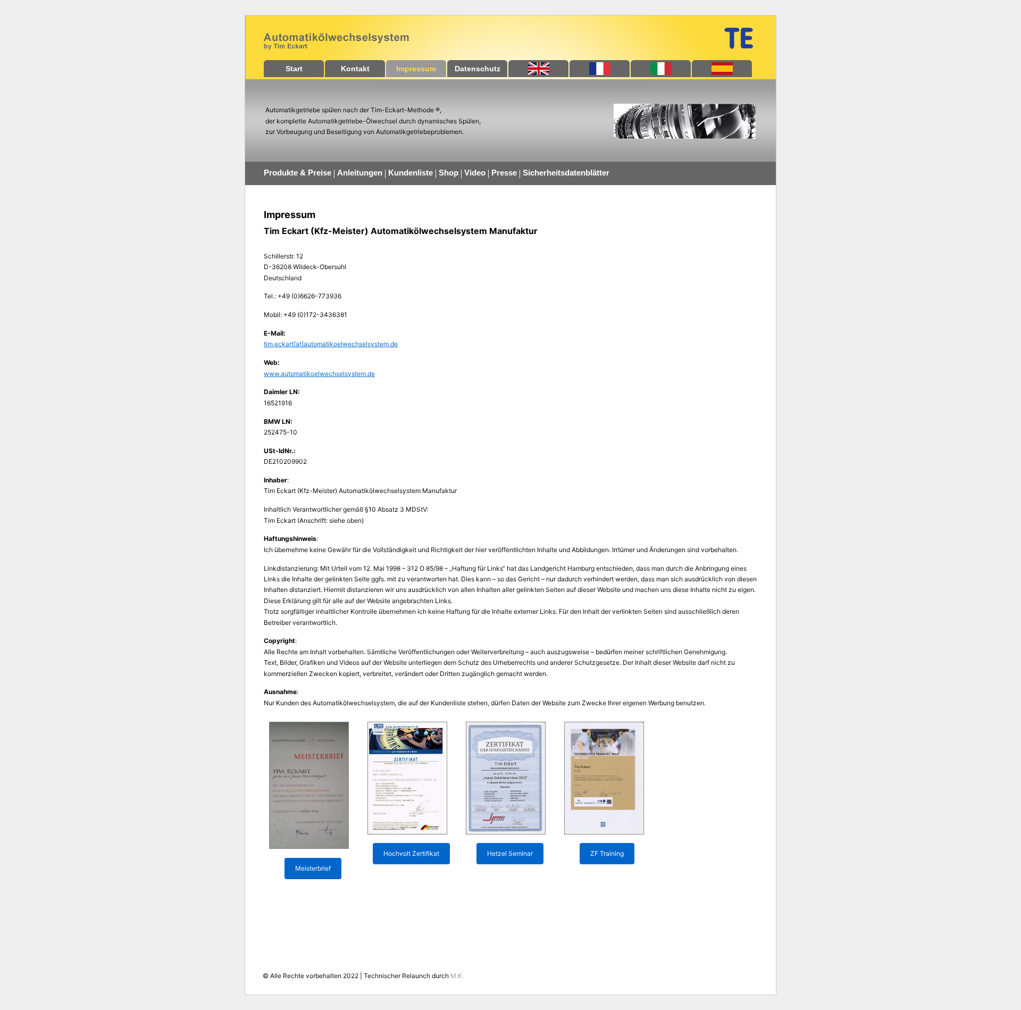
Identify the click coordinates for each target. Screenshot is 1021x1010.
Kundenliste (410, 172)
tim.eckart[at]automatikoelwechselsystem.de (331, 344)
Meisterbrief (313, 868)
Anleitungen (359, 172)
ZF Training (607, 853)
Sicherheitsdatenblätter (566, 172)
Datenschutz (477, 68)
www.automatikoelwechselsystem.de (319, 374)
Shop (448, 172)
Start (294, 68)
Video (475, 172)
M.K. (457, 976)
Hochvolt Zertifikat (411, 853)
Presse (504, 172)
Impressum (416, 68)
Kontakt (355, 68)
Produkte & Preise (297, 172)
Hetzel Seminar (510, 853)
